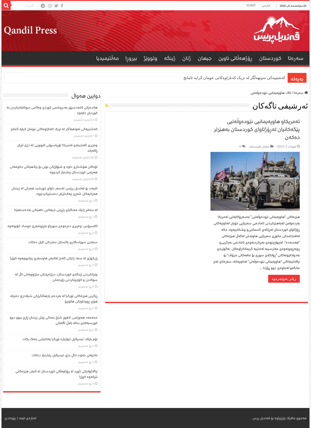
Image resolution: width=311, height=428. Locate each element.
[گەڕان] (6, 5)
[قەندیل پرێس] (155, 30)
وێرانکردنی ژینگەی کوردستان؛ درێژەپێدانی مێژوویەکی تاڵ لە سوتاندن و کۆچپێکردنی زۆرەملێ (56, 277)
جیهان (205, 58)
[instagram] (50, 5)
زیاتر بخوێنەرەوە (284, 279)
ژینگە (170, 58)
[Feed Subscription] (106, 106)
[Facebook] (62, 5)
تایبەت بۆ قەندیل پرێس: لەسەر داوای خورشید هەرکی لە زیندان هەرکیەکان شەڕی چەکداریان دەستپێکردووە (54, 191)
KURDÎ (251, 5)
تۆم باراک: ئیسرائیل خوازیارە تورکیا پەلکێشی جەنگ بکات (59, 339)
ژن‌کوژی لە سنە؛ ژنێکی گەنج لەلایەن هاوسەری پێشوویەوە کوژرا (53, 258)
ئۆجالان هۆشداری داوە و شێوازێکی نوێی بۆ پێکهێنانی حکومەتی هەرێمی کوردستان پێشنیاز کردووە (53, 169)
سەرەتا (295, 58)
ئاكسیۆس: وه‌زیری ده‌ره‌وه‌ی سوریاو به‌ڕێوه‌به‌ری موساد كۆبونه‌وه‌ (52, 226)
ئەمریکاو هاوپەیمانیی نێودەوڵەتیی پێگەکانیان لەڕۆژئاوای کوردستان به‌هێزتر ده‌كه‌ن (257, 129)
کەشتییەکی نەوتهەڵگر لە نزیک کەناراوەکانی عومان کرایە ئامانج (234, 77)
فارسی (265, 5)
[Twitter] (56, 5)
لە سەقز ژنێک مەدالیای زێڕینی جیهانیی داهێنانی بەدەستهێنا (55, 209)
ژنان (186, 58)
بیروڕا (131, 58)
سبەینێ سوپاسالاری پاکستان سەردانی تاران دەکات (62, 242)
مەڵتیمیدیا (107, 58)
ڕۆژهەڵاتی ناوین (235, 58)
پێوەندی (10, 418)
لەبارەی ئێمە (27, 418)
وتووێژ (150, 58)
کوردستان (270, 58)
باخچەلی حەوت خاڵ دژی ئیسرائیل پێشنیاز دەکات (64, 355)
